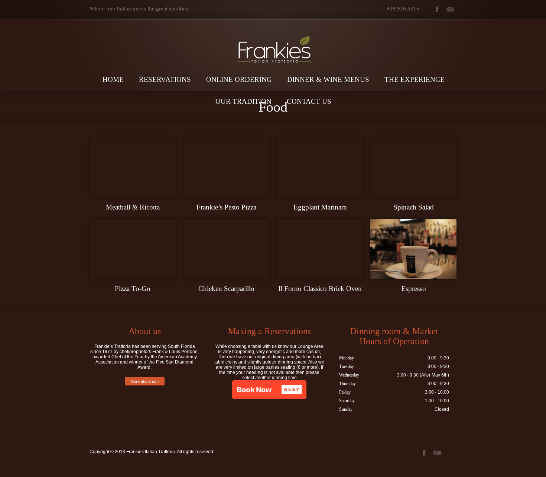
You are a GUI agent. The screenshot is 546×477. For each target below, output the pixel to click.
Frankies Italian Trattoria (150, 451)
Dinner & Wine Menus (328, 79)
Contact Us (309, 101)
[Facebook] (436, 9)
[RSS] (449, 453)
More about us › (144, 381)
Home (113, 79)
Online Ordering (239, 79)
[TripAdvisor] (449, 9)
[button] (269, 389)
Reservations (165, 79)
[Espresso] (413, 249)
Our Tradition (243, 101)
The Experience (414, 79)
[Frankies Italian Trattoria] (273, 36)
